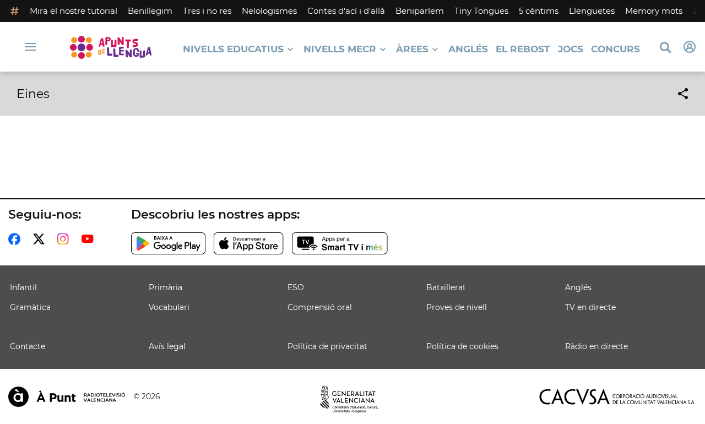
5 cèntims (538, 11)
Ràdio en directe (596, 346)
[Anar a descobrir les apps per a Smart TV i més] (340, 243)
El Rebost (523, 49)
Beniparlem (419, 11)
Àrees (412, 49)
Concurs (615, 49)
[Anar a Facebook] (16, 239)
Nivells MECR (339, 49)
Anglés (468, 49)
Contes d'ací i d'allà (346, 11)
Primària (165, 287)
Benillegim (150, 11)
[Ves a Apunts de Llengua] (111, 47)
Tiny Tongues (481, 11)
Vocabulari (169, 307)
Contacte (27, 346)
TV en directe (590, 307)
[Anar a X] (41, 239)
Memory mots (653, 11)
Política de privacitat (327, 346)
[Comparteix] (682, 93)
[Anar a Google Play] (168, 243)
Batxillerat (446, 287)
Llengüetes (592, 11)
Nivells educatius (233, 49)
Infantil (23, 287)
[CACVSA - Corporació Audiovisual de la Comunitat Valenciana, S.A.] (617, 397)
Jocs (570, 49)
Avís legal (167, 346)
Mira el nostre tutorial (73, 11)
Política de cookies (462, 346)
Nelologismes (269, 11)
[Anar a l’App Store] (249, 243)
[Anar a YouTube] (90, 239)
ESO (296, 287)
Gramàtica (30, 307)
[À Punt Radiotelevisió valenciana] (66, 397)
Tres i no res (207, 11)
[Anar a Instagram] (65, 239)
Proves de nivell (456, 307)
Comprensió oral (320, 307)
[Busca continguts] (665, 48)
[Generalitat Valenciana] (349, 399)
